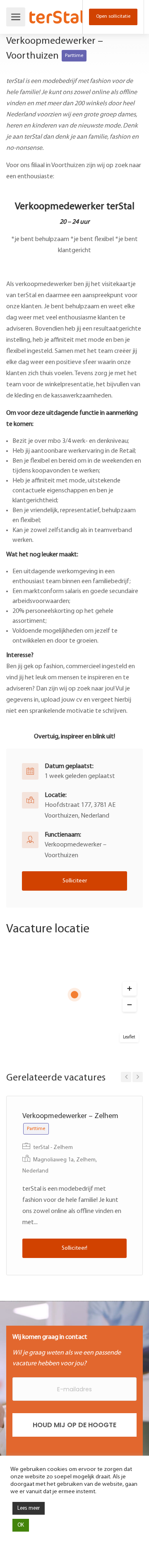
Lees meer (28, 1508)
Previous (126, 1077)
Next (137, 1077)
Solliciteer (74, 881)
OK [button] (20, 1525)
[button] (130, 989)
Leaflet (129, 1037)
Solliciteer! (74, 1248)
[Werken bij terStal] (57, 11)
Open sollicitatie (113, 16)
